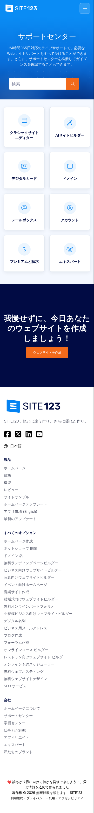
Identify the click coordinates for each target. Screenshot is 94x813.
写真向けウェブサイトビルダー (29, 577)
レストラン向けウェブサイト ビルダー (35, 657)
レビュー (11, 489)
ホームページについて (22, 708)
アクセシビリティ (70, 798)
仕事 (15, 730)
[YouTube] (39, 434)
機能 (7, 482)
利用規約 (17, 798)
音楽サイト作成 (16, 592)
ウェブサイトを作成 (47, 352)
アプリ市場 (20, 511)
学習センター (15, 723)
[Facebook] (8, 434)
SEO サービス (15, 686)
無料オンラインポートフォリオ (29, 606)
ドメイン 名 (13, 555)
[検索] (72, 84)
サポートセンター (18, 715)
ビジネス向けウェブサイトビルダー (33, 570)
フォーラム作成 (16, 642)
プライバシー (36, 798)
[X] (18, 434)
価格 (7, 475)
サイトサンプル (16, 497)
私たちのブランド (18, 752)
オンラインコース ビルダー (26, 649)
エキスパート (15, 744)
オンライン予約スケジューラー (29, 664)
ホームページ (15, 468)
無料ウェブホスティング (24, 671)
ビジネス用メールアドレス (25, 628)
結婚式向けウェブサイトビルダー (31, 599)
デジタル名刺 (15, 620)
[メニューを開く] (85, 8)
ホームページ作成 (18, 541)
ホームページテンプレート (25, 504)
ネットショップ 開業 (20, 548)
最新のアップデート (20, 518)
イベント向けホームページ (25, 584)
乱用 (52, 798)
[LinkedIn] (29, 434)
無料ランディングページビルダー (31, 563)
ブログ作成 (13, 635)
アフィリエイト (16, 737)
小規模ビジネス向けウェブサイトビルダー (38, 613)
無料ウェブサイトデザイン (25, 678)
